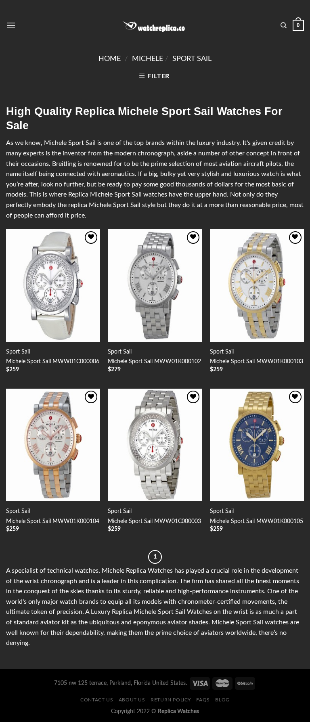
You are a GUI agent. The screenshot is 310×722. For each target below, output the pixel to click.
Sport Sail (192, 59)
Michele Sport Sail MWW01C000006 (52, 361)
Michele (147, 59)
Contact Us (96, 699)
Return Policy (171, 699)
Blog (222, 699)
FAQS (202, 699)
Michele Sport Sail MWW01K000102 (154, 361)
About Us (132, 699)
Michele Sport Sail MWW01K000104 (52, 521)
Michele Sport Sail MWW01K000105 (256, 521)
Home (109, 59)
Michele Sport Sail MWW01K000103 (256, 361)
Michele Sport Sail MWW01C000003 (154, 521)
